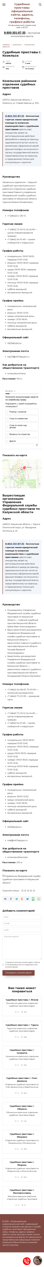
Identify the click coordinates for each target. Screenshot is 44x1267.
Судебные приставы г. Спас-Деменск (22, 1079)
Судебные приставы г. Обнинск (22, 1107)
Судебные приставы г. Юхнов (22, 1000)
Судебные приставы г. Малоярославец (22, 1191)
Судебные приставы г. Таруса (22, 1025)
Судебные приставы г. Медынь (22, 1163)
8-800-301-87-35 (14, 32)
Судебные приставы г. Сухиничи (22, 1051)
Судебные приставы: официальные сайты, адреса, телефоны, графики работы (22, 12)
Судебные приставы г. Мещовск (22, 1135)
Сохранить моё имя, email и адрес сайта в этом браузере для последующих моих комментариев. (22, 964)
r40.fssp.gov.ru (14, 343)
